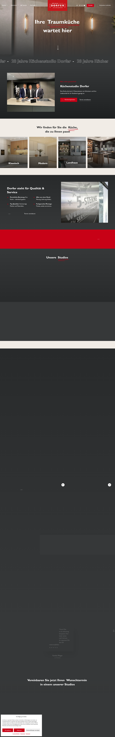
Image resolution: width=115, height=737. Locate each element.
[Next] (109, 484)
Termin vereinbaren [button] (85, 100)
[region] (57, 344)
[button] (69, 100)
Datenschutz (22, 733)
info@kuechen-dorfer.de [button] (65, 697)
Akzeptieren (8, 730)
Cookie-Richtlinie (16, 733)
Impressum (28, 733)
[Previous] (63, 484)
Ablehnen (19, 730)
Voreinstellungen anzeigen (33, 730)
